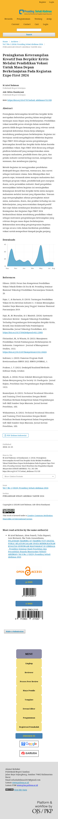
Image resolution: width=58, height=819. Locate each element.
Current (15, 24)
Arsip (49, 19)
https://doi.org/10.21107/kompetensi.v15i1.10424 (25, 352)
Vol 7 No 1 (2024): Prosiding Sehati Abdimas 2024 (23, 44)
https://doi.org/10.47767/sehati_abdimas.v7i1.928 (29, 100)
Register (42, 2)
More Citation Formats (14, 476)
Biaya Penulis (29, 690)
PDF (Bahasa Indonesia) (16, 435)
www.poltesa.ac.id (20, 782)
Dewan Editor (29, 708)
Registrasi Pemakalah (29, 727)
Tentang (38, 19)
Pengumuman (23, 19)
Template (29, 699)
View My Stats (20, 790)
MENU (29, 654)
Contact (26, 24)
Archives (14, 41)
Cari (37, 24)
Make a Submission (14, 631)
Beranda (9, 19)
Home (5, 41)
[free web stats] (9, 790)
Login (45, 24)
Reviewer (29, 672)
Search (29, 35)
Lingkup (29, 663)
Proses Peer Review (29, 681)
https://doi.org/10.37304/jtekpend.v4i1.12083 (23, 332)
